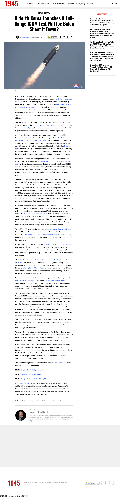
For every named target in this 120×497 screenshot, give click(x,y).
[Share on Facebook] (60, 36)
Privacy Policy (80, 3)
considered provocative (59, 229)
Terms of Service (56, 482)
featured (26, 401)
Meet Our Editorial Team (42, 3)
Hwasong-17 (66, 151)
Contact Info (41, 482)
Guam (20, 262)
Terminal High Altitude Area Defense (37, 260)
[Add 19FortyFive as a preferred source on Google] (53, 37)
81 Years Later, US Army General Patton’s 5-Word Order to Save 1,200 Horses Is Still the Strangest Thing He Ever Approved (101, 68)
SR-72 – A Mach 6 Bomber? (31, 374)
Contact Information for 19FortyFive (63, 3)
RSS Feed (90, 3)
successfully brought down (54, 280)
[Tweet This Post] (64, 36)
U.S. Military (60, 401)
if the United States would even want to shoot (39, 234)
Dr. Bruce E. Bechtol (22, 383)
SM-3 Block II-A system (24, 280)
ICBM (32, 138)
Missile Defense (37, 401)
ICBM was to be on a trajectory (35, 214)
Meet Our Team (33, 482)
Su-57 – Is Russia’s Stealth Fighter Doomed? (38, 379)
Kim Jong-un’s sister (64, 104)
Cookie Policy (64, 482)
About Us (30, 3)
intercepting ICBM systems (33, 268)
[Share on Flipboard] (67, 36)
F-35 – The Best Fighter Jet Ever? (33, 370)
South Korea (52, 401)
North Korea (58, 363)
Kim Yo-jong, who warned (25, 107)
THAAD (56, 260)
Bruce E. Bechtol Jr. (26, 37)
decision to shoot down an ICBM (59, 244)
